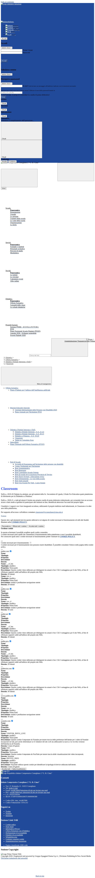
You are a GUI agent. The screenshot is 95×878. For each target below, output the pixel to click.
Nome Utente (28, 50)
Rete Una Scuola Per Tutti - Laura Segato (30, 483)
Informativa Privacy (13, 829)
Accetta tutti (36, 526)
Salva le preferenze (18, 769)
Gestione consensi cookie (15, 839)
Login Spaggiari (60, 90)
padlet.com (5, 551)
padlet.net (4, 614)
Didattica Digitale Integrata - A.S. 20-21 (29, 434)
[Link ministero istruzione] (11, 4)
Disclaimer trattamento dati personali (14, 858)
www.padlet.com (7, 696)
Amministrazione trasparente (16, 841)
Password (26, 53)
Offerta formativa (12, 360)
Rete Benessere (20, 470)
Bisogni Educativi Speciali (20, 408)
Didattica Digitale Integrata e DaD (18, 362)
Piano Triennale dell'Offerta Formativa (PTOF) (27, 444)
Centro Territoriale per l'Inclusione (27, 466)
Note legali (10, 827)
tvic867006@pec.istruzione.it (30, 792)
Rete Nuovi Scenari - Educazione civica (29, 477)
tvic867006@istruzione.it (29, 790)
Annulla (4, 161)
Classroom (19, 438)
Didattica (9, 358)
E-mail (25, 86)
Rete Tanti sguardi (21, 481)
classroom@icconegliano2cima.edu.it (49, 512)
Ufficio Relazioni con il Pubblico (18, 831)
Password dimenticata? (9, 57)
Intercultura (14, 442)
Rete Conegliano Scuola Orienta (26, 472)
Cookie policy (11, 825)
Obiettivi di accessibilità (14, 835)
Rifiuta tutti (20, 526)
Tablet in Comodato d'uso (24, 440)
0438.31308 (13, 788)
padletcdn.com (6, 669)
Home (90, 339)
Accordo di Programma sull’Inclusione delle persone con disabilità (39, 464)
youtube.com (6, 721)
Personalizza (6, 526)
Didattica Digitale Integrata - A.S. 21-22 (29, 432)
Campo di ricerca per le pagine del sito (15, 355)
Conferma (12, 161)
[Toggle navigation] (19, 178)
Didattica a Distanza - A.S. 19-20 (27, 436)
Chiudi (4, 103)
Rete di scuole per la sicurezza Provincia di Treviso (33, 475)
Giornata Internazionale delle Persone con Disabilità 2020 (36, 410)
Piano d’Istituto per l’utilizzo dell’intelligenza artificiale (30, 390)
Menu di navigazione (44, 384)
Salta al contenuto (7, 2)
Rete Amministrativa (22, 468)
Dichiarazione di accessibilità (16, 833)
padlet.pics (5, 641)
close (3, 188)
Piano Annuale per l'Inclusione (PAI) (28, 412)
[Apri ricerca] (75, 172)
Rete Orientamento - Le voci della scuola (30, 479)
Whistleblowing (11, 837)
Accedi (4, 38)
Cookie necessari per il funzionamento (15, 543)
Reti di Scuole (15, 462)
